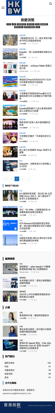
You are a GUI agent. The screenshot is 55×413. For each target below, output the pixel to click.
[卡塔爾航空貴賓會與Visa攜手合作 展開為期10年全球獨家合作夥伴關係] (10, 95)
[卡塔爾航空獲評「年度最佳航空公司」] (10, 138)
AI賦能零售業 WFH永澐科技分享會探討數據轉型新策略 (35, 239)
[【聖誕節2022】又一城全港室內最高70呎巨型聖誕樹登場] (10, 40)
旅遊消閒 (22, 35)
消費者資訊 (21, 24)
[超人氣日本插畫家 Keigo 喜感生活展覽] (10, 151)
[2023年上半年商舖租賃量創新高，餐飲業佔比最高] (10, 296)
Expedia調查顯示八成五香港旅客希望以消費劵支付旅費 (35, 109)
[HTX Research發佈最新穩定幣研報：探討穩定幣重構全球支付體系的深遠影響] (10, 225)
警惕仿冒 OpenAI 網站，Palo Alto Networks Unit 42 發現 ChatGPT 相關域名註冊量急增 (35, 345)
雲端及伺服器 (29, 27)
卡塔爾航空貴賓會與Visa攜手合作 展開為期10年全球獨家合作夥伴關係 (35, 96)
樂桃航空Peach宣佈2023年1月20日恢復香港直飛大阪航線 (35, 80)
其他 (8, 24)
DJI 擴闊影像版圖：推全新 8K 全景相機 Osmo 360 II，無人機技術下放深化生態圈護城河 (35, 196)
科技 (37, 24)
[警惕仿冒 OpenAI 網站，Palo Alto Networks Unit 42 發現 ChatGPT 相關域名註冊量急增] (10, 345)
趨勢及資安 (19, 27)
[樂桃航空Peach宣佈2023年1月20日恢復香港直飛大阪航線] (10, 81)
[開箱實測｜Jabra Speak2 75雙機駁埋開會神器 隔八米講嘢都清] (10, 268)
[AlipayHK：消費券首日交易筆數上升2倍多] (10, 165)
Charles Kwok (23, 71)
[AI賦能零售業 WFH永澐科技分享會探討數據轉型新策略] (10, 240)
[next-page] (28, 179)
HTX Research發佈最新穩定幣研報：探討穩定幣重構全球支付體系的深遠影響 (35, 226)
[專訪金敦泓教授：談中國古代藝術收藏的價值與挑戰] (10, 331)
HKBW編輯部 (23, 101)
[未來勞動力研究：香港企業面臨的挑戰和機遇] (10, 282)
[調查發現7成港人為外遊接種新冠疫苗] (10, 124)
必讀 (14, 24)
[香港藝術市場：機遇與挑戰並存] (10, 317)
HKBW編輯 (22, 44)
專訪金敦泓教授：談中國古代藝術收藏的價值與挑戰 (35, 330)
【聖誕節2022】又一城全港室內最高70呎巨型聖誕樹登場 (35, 39)
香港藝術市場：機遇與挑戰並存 (34, 315)
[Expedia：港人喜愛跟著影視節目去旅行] (10, 54)
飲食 (37, 27)
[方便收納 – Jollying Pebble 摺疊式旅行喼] (10, 67)
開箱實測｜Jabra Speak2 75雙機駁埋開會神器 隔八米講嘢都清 (34, 267)
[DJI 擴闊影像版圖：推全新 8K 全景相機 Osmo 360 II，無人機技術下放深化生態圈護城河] (10, 195)
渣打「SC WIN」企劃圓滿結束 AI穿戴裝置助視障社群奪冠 (34, 211)
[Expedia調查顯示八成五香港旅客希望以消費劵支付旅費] (10, 110)
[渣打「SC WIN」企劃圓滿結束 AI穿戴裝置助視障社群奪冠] (10, 211)
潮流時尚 (31, 24)
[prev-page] (5, 179)
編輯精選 (44, 24)
